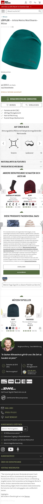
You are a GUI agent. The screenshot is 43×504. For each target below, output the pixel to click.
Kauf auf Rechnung (10, 115)
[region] (21, 252)
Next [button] (39, 143)
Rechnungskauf (11, 371)
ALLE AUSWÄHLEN (21, 272)
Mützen (5, 17)
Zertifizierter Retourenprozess (17, 398)
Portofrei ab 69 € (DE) (11, 110)
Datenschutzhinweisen (30, 261)
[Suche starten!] (40, 11)
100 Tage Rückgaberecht (12, 113)
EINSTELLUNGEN (21, 267)
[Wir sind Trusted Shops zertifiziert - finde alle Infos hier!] (25, 372)
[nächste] (39, 191)
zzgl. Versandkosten (7, 88)
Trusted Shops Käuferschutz (14, 118)
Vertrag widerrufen (10, 468)
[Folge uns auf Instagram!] (4, 449)
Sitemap (27, 496)
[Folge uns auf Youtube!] (12, 449)
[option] (21, 49)
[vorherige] (3, 191)
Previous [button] (3, 143)
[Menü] (3, 11)
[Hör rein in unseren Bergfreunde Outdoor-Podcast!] (19, 449)
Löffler (5, 20)
